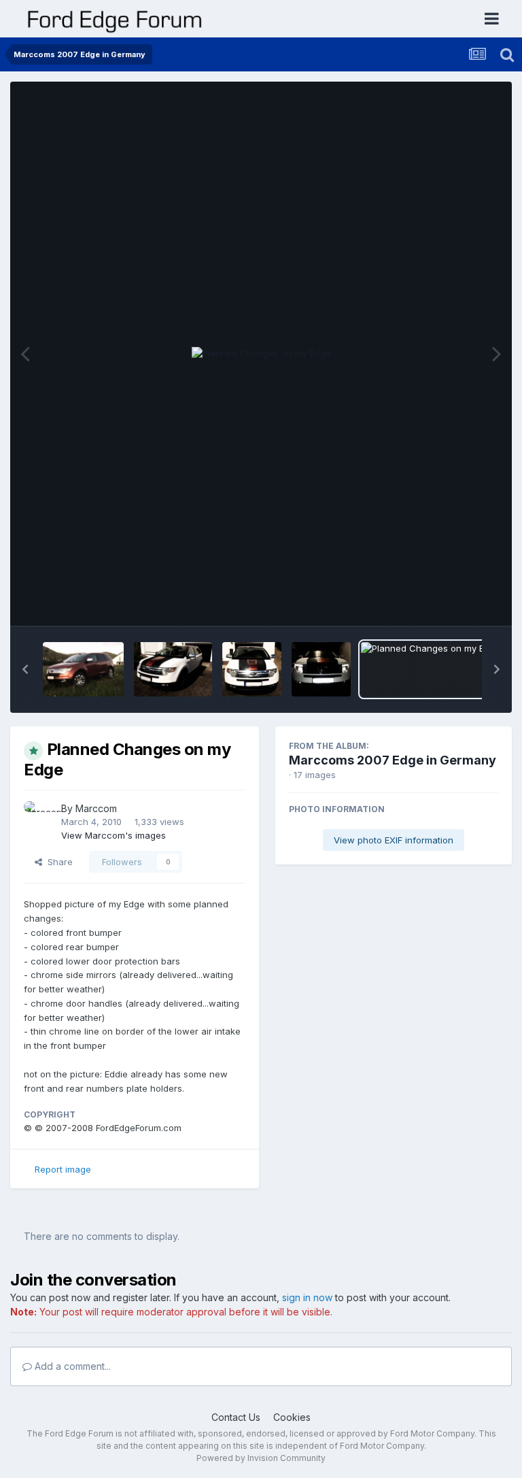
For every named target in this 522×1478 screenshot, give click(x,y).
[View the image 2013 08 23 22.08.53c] (321, 669)
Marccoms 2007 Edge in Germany (392, 760)
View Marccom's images (113, 835)
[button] (25, 669)
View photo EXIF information (393, 840)
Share (57, 861)
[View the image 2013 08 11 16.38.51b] (172, 669)
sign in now (307, 1297)
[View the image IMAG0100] (83, 669)
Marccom (96, 808)
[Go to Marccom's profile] (39, 816)
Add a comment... (71, 1366)
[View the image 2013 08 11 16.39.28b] (252, 669)
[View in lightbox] (261, 353)
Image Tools (455, 601)
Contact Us (235, 1417)
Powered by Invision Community (261, 1458)
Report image (63, 1169)
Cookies (292, 1417)
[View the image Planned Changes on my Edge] (430, 669)
